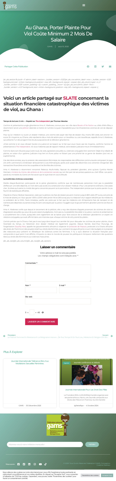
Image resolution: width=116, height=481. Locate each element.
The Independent (43, 121)
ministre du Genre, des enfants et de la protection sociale (35, 172)
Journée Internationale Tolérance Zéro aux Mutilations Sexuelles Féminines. (30, 362)
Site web (28, 297)
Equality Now (20, 226)
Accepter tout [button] (107, 475)
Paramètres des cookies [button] (90, 475)
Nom (28, 285)
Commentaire (31, 263)
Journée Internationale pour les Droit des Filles (86, 389)
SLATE (70, 98)
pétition (25, 128)
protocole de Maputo (78, 226)
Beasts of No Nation (85, 125)
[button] (84, 5)
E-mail (62, 285)
